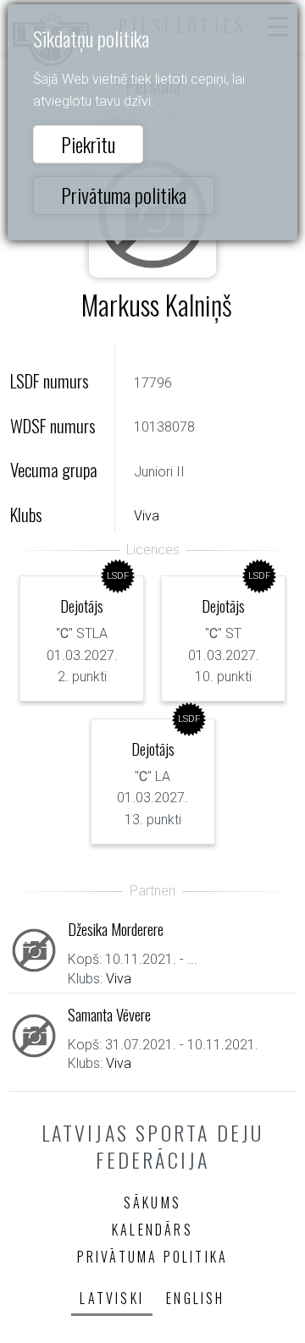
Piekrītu (88, 144)
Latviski (112, 1298)
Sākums (152, 1202)
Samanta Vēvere (109, 1014)
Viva (146, 516)
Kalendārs (152, 1229)
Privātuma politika (123, 194)
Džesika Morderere (116, 928)
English (195, 1298)
